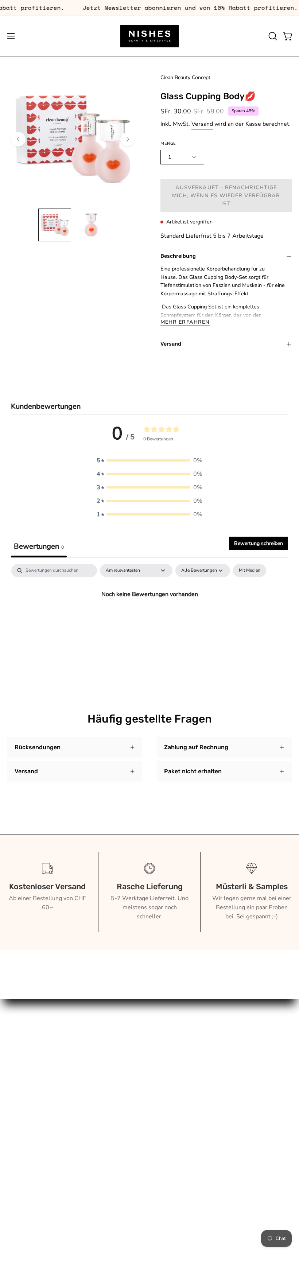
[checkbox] (249, 570)
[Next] (127, 139)
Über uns (19, 1055)
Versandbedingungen (185, 1091)
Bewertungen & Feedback (191, 1127)
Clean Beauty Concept (185, 77)
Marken (17, 1031)
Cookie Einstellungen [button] (185, 1115)
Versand (202, 124)
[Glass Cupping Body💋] (54, 225)
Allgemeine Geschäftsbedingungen (203, 1067)
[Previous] (18, 139)
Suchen (166, 1031)
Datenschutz (173, 1103)
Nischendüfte (24, 1103)
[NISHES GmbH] (149, 36)
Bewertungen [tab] (39, 546)
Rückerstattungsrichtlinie (190, 1079)
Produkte (19, 1043)
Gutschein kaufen (179, 1043)
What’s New (23, 1079)
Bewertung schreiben (258, 543)
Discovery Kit (24, 1091)
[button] (272, 36)
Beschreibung (178, 256)
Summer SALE (26, 1115)
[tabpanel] (149, 619)
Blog (13, 1067)
